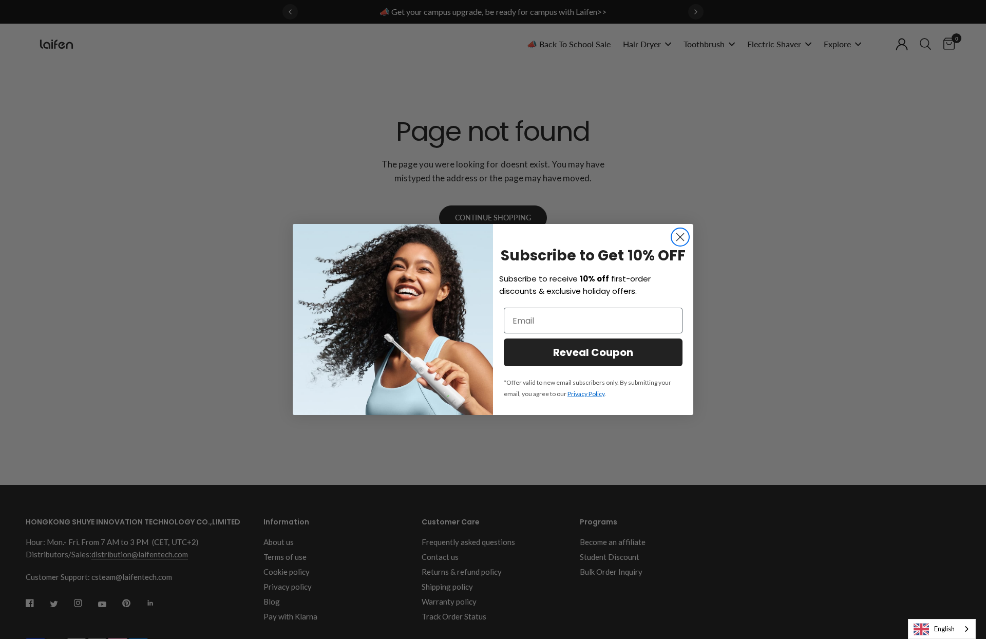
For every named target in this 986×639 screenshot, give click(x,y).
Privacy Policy (585, 394)
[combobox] (942, 629)
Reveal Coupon (593, 352)
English (944, 629)
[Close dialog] (680, 237)
